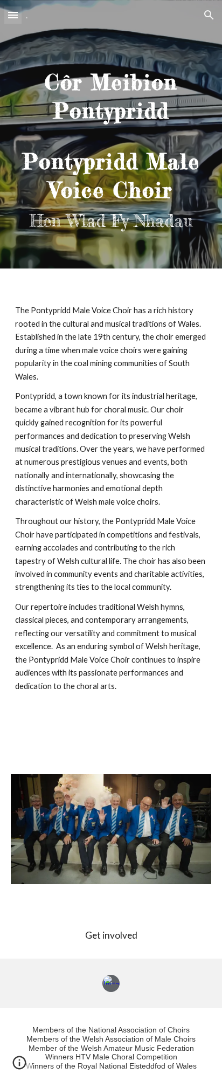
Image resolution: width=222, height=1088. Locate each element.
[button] (13, 15)
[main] (111, 134)
